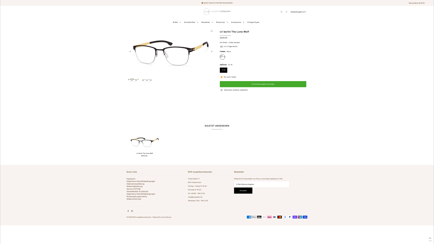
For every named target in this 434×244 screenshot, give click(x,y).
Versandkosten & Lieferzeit (137, 191)
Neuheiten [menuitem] (205, 22)
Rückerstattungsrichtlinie (137, 196)
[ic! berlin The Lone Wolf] (144, 142)
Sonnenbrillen (189, 22)
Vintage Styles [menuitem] (253, 22)
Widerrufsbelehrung (135, 186)
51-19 (223, 70)
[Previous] (130, 51)
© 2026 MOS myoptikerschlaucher (139, 217)
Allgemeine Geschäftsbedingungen (141, 181)
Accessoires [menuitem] (236, 22)
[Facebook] (128, 211)
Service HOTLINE (134, 189)
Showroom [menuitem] (220, 22)
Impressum (131, 179)
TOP (430, 241)
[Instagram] (132, 211)
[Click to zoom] (211, 30)
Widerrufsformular (134, 199)
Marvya (168, 217)
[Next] (211, 51)
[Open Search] (281, 12)
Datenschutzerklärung (135, 184)
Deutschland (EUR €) (417, 3)
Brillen (175, 22)
